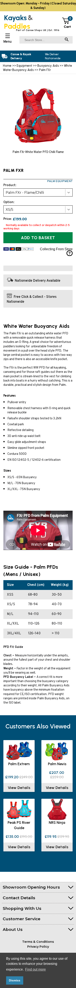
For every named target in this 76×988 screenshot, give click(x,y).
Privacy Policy (38, 946)
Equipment (25, 66)
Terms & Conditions (38, 942)
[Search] (67, 40)
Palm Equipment (60, 181)
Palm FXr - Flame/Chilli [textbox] (25, 193)
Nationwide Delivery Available (37, 281)
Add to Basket (38, 237)
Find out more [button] (35, 969)
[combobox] (38, 192)
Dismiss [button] (14, 980)
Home (7, 66)
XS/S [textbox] (9, 210)
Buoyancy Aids (48, 66)
